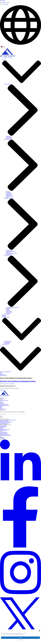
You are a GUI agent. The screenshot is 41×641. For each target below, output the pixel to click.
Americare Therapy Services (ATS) (6, 421)
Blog (1, 372)
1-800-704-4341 (5, 4)
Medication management (10, 251)
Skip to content (2, 0)
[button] (39, 630)
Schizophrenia (8, 308)
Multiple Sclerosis (9, 194)
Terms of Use (2, 438)
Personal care (8, 136)
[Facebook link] (20, 547)
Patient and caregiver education (11, 253)
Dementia (8, 310)
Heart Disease (8, 192)
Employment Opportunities (4, 434)
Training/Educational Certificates (5, 435)
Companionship (9, 138)
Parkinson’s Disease (9, 196)
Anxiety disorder (9, 312)
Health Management (7, 139)
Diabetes (7, 191)
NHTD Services (7, 314)
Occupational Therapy (8, 341)
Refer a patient (2, 374)
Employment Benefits (3, 432)
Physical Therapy (7, 342)
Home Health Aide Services (4, 405)
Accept (20, 637)
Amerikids (4, 315)
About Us (1, 406)
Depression (8, 313)
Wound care (8, 252)
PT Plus (1, 428)
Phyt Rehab (2, 427)
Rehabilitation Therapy (4, 404)
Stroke (7, 197)
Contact (1, 373)
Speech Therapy (7, 343)
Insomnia (8, 309)
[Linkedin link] (20, 485)
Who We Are (2, 371)
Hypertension (8, 193)
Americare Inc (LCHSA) (4, 420)
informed (3, 2)
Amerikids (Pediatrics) (4, 423)
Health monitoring (9, 250)
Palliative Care (8, 195)
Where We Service (8, 371)
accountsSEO (12, 383)
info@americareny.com (4, 400)
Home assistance (9, 137)
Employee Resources (3, 433)
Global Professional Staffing (5, 429)
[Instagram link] (20, 596)
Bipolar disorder (9, 311)
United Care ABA (3, 430)
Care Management (3, 425)
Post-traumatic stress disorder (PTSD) (12, 307)
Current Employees (5, 344)
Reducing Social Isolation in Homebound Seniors (18, 381)
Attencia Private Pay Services (5, 422)
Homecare (4, 59)
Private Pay (2, 403)
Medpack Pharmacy (3, 426)
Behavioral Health (7, 255)
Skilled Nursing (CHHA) (8, 198)
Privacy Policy (21, 639)
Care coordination (9, 254)
